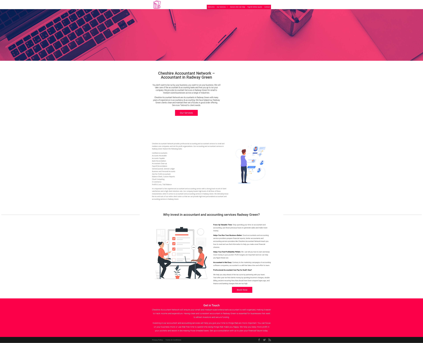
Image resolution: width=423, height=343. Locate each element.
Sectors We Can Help (237, 7)
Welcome (211, 7)
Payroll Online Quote (254, 7)
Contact (267, 7)
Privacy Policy (157, 340)
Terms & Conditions (173, 340)
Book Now (242, 289)
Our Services (221, 7)
